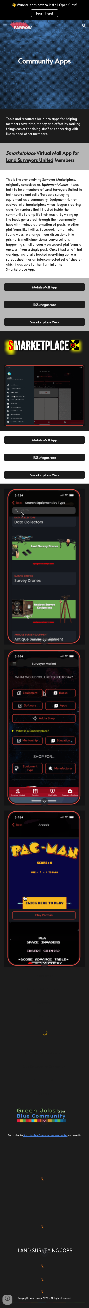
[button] (5, 25)
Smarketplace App (20, 269)
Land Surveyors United (29, 160)
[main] (44, 64)
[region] (44, 10)
